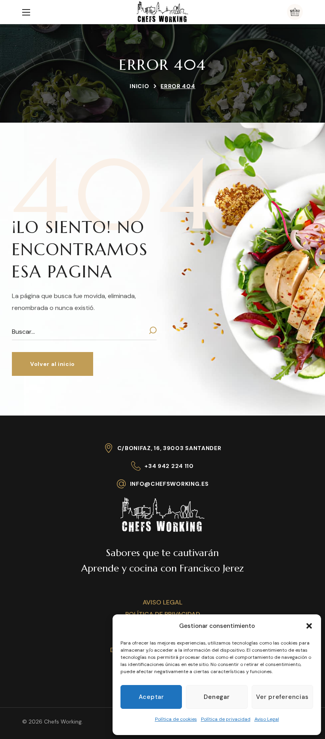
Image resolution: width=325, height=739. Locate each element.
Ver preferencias (282, 697)
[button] (309, 626)
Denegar (216, 697)
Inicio (139, 86)
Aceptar (151, 697)
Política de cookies (176, 719)
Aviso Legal (266, 719)
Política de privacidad (225, 719)
